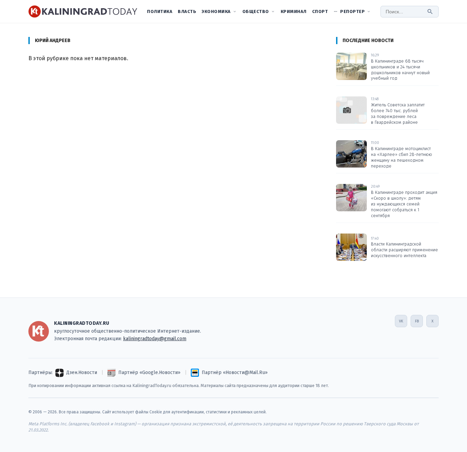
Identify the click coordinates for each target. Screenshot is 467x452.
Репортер (352, 11)
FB (417, 321)
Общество (255, 11)
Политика (159, 11)
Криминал (294, 11)
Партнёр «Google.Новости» (149, 372)
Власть (187, 11)
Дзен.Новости (81, 372)
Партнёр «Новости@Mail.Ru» (235, 372)
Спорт (320, 11)
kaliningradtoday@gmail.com (154, 339)
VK (401, 321)
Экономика (216, 11)
